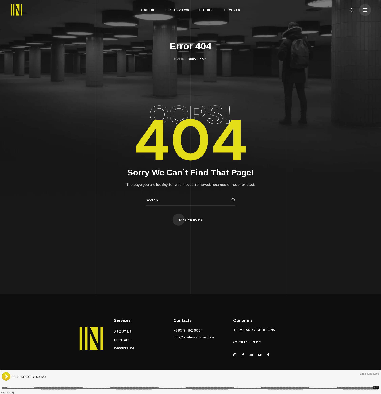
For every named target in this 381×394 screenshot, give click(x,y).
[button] (352, 10)
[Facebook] (243, 355)
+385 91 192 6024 (189, 330)
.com (194, 337)
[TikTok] (268, 355)
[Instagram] (235, 355)
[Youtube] (260, 355)
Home (179, 58)
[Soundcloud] (251, 355)
